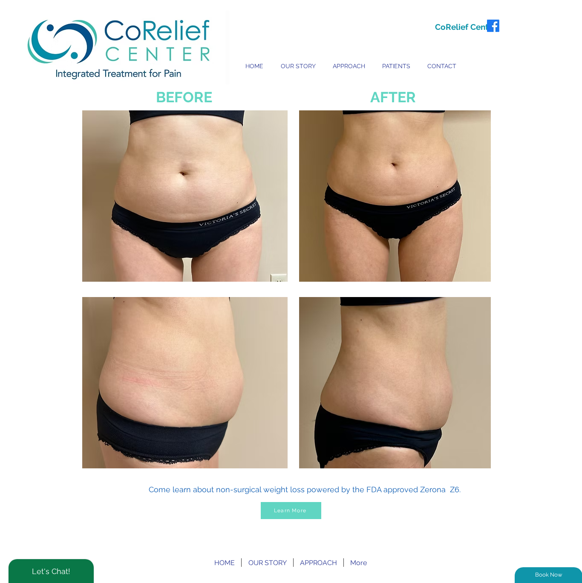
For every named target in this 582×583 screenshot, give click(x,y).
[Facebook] (493, 26)
